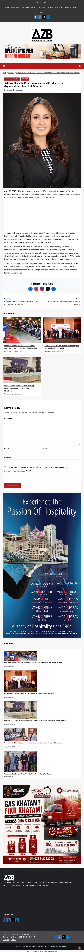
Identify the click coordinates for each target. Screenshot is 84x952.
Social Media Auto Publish (34, 951)
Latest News (15, 7)
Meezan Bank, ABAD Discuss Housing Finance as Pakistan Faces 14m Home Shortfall (19, 388)
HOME (6, 7)
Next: (64, 302)
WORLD (34, 7)
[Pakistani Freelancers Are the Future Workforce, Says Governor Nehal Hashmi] (22, 330)
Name (7, 448)
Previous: (21, 302)
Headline (16, 79)
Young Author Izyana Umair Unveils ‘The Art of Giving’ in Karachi (28, 774)
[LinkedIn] (53, 289)
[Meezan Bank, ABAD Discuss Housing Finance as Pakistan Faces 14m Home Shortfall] (22, 370)
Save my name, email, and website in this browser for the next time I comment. (37, 467)
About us (7, 908)
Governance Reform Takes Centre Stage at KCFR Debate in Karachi (62, 347)
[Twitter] (48, 289)
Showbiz (76, 7)
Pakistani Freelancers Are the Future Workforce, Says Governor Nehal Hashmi (20, 347)
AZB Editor (9, 90)
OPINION (67, 7)
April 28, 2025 (19, 90)
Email (45, 448)
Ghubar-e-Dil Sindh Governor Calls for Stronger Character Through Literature (33, 743)
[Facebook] (30, 289)
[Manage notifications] (79, 948)
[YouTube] (42, 289)
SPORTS (50, 7)
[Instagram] (36, 289)
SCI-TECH (58, 7)
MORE (42, 12)
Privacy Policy (9, 898)
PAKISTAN (25, 7)
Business (42, 7)
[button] (7, 66)
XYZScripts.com (52, 951)
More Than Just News (42, 40)
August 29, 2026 (18, 351)
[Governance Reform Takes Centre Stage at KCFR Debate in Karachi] (62, 330)
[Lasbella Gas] (42, 824)
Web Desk (8, 351)
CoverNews (52, 946)
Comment (8, 418)
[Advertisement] (42, 215)
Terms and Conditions (12, 893)
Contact (7, 888)
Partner (6, 902)
